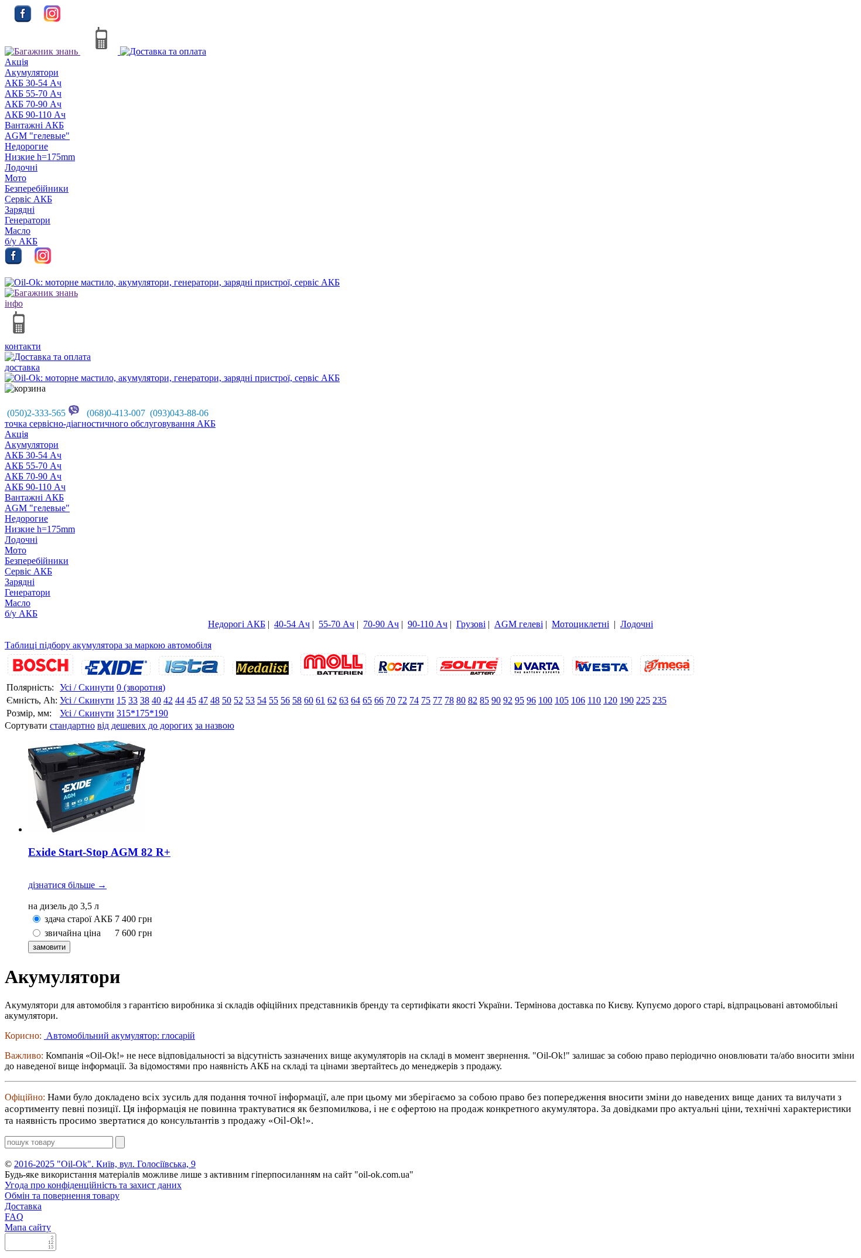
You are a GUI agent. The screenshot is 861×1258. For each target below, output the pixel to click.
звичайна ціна (73, 933)
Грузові (471, 624)
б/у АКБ (21, 241)
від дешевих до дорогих (145, 725)
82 (472, 700)
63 (343, 700)
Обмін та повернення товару (62, 1196)
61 (320, 700)
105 (562, 700)
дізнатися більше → (67, 885)
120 (610, 700)
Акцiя (16, 62)
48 (215, 700)
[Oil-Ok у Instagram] (52, 19)
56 (285, 700)
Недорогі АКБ (236, 624)
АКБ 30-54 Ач (33, 83)
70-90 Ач (381, 624)
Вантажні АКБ (34, 125)
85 (484, 700)
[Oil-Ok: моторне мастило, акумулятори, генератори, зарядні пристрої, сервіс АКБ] (172, 282)
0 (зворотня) (141, 687)
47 (203, 700)
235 (659, 700)
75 (425, 700)
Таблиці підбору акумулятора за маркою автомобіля (108, 645)
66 (379, 700)
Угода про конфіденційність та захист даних (93, 1185)
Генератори (27, 220)
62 (332, 700)
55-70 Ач (336, 624)
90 (496, 700)
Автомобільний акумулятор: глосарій (119, 1036)
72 (402, 700)
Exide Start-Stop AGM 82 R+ (99, 852)
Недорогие (26, 146)
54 (261, 700)
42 (168, 700)
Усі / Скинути (87, 687)
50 (226, 700)
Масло (17, 231)
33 (133, 700)
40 (156, 700)
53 (250, 700)
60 (308, 700)
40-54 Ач (292, 624)
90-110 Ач (427, 624)
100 (545, 700)
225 (643, 700)
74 (414, 700)
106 (578, 700)
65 (367, 700)
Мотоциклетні (580, 624)
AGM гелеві (518, 624)
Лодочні (21, 167)
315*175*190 (142, 713)
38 (144, 700)
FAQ (14, 1217)
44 (179, 700)
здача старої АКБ (78, 919)
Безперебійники (37, 188)
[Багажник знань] (42, 51)
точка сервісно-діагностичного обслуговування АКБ (110, 424)
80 (461, 700)
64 (355, 700)
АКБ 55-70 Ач (33, 93)
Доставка (23, 1206)
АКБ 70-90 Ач (33, 104)
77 (437, 700)
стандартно (72, 725)
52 (238, 700)
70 (390, 700)
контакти (23, 346)
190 (627, 700)
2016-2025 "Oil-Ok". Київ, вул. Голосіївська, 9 (105, 1164)
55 (273, 700)
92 (507, 700)
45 (191, 700)
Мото (15, 178)
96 (531, 700)
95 (519, 700)
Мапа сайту (28, 1227)
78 (449, 700)
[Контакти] (103, 51)
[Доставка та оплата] (163, 51)
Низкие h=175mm (40, 157)
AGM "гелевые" (37, 136)
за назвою (214, 725)
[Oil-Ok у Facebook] (23, 19)
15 (121, 700)
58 (297, 700)
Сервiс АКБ (28, 199)
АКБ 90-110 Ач (35, 115)
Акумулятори (32, 72)
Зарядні (20, 210)
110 (594, 700)
